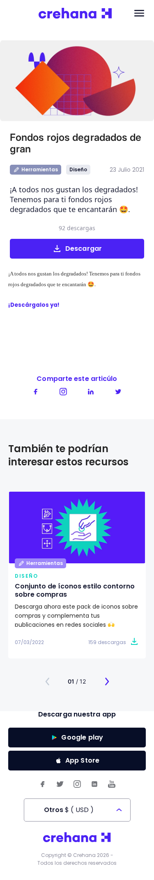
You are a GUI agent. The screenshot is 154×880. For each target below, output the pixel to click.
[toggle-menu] (139, 14)
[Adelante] (106, 681)
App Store (82, 760)
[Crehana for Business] (75, 13)
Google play (82, 737)
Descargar (83, 248)
